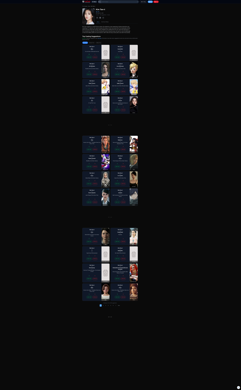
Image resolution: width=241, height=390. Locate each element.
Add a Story (143, 1)
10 (89, 54)
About (98, 21)
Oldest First (98, 42)
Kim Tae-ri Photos (105, 21)
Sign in (150, 1)
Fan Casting (84, 6)
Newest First (91, 42)
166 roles (100, 38)
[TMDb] (103, 17)
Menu (95, 1)
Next (119, 305)
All (99, 1)
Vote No (95, 57)
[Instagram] (97, 17)
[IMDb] (100, 17)
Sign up (156, 1)
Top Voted (85, 42)
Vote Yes (89, 57)
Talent (89, 6)
